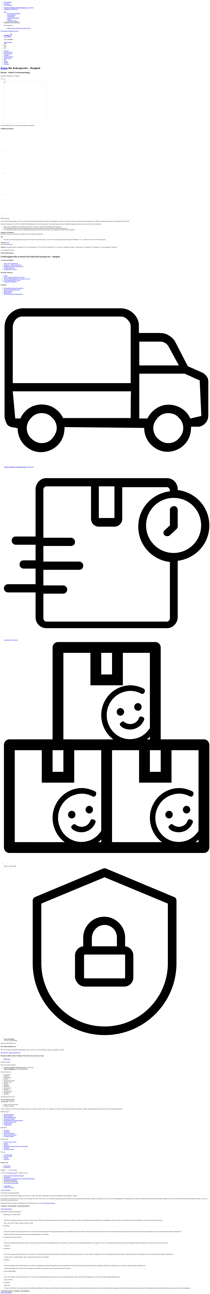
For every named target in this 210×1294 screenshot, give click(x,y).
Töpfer (5, 275)
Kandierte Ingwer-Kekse (10, 269)
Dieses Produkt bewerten (7, 253)
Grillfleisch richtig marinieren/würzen (13, 266)
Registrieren (7, 1132)
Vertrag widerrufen (5, 1190)
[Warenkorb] (106, 47)
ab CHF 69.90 (18, 7)
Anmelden (6, 1130)
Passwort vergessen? (9, 1133)
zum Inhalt (6, 3)
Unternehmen (7, 1186)
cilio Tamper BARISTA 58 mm (12, 280)
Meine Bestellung (8, 1116)
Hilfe (5, 12)
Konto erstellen (8, 42)
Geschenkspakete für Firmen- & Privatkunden (16, 1146)
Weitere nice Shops (9, 1187)
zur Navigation (8, 2)
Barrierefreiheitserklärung (10, 1180)
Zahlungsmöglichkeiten (13, 18)
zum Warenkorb (8, 5)
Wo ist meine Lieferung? (10, 1135)
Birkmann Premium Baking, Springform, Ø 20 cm (17, 278)
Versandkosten (11, 16)
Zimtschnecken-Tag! (9, 268)
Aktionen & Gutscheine (10, 1122)
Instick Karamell (8, 291)
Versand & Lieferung (9, 1119)
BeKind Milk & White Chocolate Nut (13, 288)
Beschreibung (5, 218)
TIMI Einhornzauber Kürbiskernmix (13, 294)
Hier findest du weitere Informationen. (10, 1052)
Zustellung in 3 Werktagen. (11, 9)
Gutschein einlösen (9, 1136)
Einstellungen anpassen (23, 1206)
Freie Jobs (6, 1159)
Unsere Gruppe (8, 1156)
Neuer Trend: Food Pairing (11, 263)
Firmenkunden (7, 1125)
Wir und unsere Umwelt (10, 1142)
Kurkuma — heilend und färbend (12, 265)
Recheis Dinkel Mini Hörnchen (12, 289)
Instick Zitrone (7, 292)
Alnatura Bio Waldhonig (10, 281)
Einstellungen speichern (7, 1291)
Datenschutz (7, 1177)
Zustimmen (4, 1206)
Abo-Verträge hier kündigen (11, 1183)
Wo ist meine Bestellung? (13, 13)
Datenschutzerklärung (49, 1203)
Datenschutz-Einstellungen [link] (11, 1181)
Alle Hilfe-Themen (12, 21)
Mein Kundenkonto (9, 1114)
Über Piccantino (8, 1155)
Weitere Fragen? (8, 1123)
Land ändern (13, 1170)
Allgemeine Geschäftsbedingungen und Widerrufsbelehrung (19, 1178)
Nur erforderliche (12, 1206)
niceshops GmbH (12, 1173)
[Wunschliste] (5, 45)
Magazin (6, 1145)
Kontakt (9, 19)
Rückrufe (6, 1147)
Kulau (4, 68)
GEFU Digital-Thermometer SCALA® (14, 277)
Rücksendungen (11, 15)
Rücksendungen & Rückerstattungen (13, 1120)
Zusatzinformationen (7, 244)
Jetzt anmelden (8, 36)
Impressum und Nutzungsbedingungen (14, 1175)
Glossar (6, 1143)
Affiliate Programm (9, 1149)
